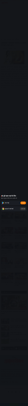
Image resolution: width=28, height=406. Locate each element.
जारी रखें (23, 209)
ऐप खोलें (23, 203)
